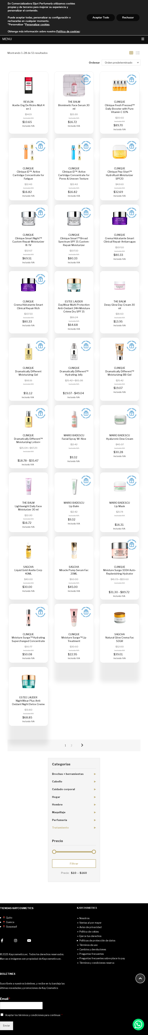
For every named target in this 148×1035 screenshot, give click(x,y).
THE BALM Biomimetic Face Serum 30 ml (74, 105)
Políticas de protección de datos (97, 940)
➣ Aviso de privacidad (89, 927)
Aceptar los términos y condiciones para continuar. (33, 1015)
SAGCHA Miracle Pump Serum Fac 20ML (73, 570)
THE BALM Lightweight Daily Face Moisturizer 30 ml (28, 506)
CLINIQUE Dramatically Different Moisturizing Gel (28, 371)
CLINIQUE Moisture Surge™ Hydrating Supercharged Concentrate (28, 638)
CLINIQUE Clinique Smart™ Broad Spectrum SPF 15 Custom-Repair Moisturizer (73, 240)
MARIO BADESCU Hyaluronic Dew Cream (119, 437)
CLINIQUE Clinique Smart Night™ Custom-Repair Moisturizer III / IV (28, 240)
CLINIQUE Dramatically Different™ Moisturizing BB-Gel (119, 371)
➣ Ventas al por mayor (89, 922)
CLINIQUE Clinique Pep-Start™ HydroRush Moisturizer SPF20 (119, 173)
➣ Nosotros (83, 918)
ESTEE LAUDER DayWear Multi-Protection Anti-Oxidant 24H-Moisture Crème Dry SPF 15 (74, 306)
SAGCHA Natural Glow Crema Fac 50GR (119, 638)
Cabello (57, 781)
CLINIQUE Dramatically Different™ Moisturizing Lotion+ (28, 439)
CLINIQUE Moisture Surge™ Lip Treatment (73, 638)
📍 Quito (7, 917)
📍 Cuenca (8, 922)
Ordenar (94, 62)
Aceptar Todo (100, 17)
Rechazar (128, 17)
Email (5, 999)
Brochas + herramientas (68, 773)
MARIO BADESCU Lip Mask (119, 504)
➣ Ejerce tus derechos (89, 936)
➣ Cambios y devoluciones (91, 949)
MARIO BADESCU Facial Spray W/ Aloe (74, 437)
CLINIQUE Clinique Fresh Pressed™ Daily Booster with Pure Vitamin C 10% (120, 107)
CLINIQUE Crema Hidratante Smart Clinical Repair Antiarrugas (120, 238)
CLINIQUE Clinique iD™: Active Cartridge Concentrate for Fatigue (28, 173)
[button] (138, 1024)
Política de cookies (68, 31)
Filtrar (74, 863)
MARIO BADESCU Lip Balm (74, 504)
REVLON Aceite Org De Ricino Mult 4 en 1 (28, 105)
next (82, 745)
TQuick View (28, 85)
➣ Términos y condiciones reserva (95, 962)
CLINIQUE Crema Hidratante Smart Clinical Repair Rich (28, 305)
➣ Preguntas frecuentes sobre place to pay (101, 958)
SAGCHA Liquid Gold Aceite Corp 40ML (28, 570)
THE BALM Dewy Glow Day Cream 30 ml (119, 305)
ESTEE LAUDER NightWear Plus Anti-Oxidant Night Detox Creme (28, 701)
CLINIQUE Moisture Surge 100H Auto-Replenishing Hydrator (119, 570)
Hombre (57, 804)
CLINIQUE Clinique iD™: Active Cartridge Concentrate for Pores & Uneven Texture (74, 173)
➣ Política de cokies (88, 931)
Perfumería (59, 820)
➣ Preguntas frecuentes (90, 953)
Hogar (56, 796)
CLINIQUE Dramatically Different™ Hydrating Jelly (74, 371)
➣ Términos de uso (87, 945)
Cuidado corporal (63, 789)
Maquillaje (59, 812)
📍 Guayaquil (10, 926)
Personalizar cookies (37, 24)
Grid (131, 53)
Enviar (6, 1025)
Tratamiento (60, 827)
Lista (137, 53)
